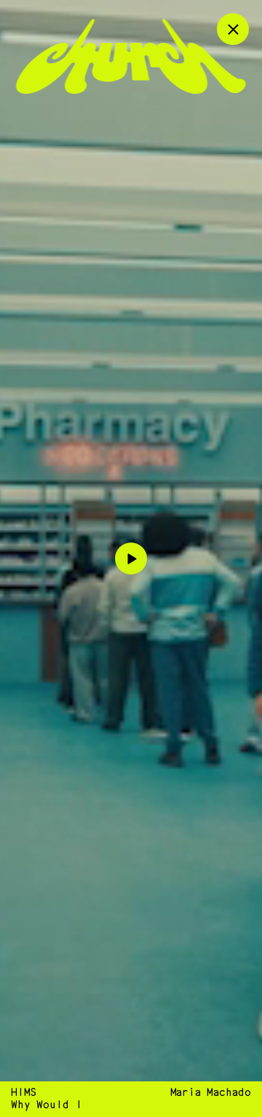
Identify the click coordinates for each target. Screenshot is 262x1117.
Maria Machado (210, 1092)
